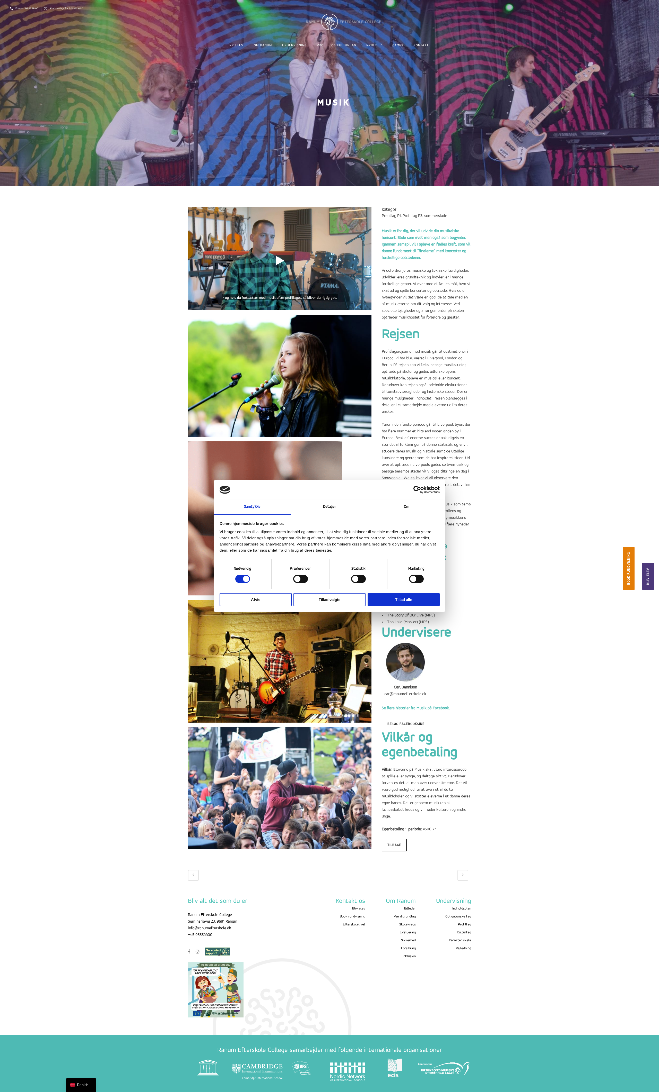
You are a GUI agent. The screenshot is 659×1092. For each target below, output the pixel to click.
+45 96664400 (200, 935)
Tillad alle (403, 599)
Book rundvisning (628, 568)
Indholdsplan (461, 909)
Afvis (255, 599)
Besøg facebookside (405, 724)
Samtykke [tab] (252, 507)
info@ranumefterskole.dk (209, 928)
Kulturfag (464, 932)
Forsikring (408, 948)
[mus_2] (279, 791)
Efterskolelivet (354, 924)
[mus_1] (279, 378)
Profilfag (464, 924)
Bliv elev (648, 576)
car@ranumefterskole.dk (405, 694)
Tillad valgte (329, 599)
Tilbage (394, 845)
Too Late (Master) (402, 622)
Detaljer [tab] (329, 507)
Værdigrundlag (405, 916)
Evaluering (408, 932)
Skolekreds (407, 924)
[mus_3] (279, 664)
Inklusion (409, 956)
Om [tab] (406, 507)
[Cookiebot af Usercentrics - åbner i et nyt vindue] (417, 490)
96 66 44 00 (32, 8)
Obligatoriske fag (458, 916)
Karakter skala (460, 940)
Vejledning (463, 948)
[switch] (300, 579)
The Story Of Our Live (405, 615)
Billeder (410, 909)
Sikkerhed (408, 940)
